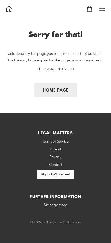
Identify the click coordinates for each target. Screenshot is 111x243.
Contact (55, 165)
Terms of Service (55, 141)
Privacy (55, 157)
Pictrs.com (73, 222)
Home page (55, 90)
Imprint (55, 149)
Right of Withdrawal (55, 174)
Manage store (55, 205)
